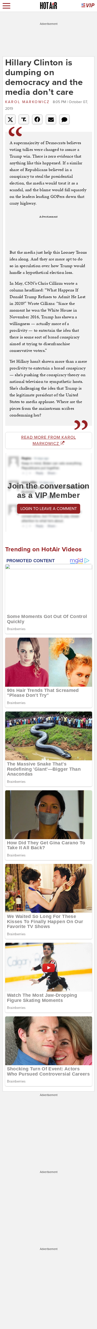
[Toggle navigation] (6, 5)
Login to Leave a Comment (48, 508)
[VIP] (87, 5)
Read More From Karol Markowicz (48, 440)
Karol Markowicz (28, 102)
